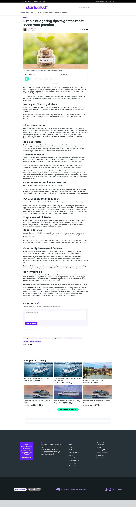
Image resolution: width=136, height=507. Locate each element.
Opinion (26, 341)
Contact (98, 447)
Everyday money (57, 338)
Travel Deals (72, 463)
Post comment (31, 323)
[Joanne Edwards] (25, 29)
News (28, 12)
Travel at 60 (35, 1)
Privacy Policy (100, 458)
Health (33, 12)
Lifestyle (39, 12)
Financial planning (69, 338)
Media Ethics (100, 455)
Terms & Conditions (102, 452)
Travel (56, 12)
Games (51, 12)
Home (23, 12)
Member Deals (73, 458)
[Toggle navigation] (110, 12)
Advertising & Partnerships (103, 450)
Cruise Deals (72, 466)
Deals (29, 1)
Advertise (63, 12)
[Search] (113, 13)
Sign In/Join (24, 1)
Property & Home (74, 452)
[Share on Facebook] (87, 29)
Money (45, 12)
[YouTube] (113, 1)
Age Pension (33, 338)
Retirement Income (45, 338)
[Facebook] (109, 1)
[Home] (37, 7)
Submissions (100, 444)
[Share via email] (84, 29)
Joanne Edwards (32, 28)
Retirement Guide (74, 460)
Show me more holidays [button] (68, 409)
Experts (79, 338)
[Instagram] (111, 1)
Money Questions (35, 341)
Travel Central (42, 1)
